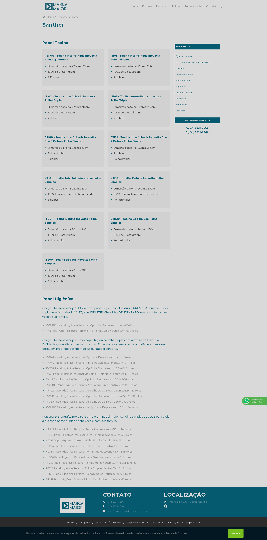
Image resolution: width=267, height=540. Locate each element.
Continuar (235, 533)
